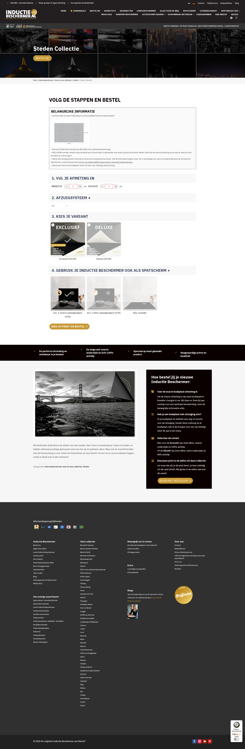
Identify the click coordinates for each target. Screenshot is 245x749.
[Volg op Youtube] (205, 741)
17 (94, 432)
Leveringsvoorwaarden (136, 569)
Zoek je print (38, 556)
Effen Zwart (85, 577)
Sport (82, 657)
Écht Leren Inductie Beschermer (93, 570)
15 (90, 432)
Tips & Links (37, 573)
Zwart (82, 705)
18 (96, 432)
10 (79, 432)
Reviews (178, 569)
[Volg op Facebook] (194, 741)
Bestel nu (95, 11)
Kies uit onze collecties (63, 80)
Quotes (83, 674)
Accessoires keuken (153, 14)
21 (103, 432)
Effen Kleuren (85, 573)
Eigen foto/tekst (39, 549)
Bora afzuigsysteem (41, 566)
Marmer (83, 643)
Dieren (82, 566)
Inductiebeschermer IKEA (43, 563)
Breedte (57, 186)
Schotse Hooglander (88, 653)
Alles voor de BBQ (169, 11)
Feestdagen (85, 580)
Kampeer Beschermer (127, 14)
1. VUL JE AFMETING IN (73, 178)
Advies (234, 14)
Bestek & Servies (87, 545)
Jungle (83, 611)
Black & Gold (85, 552)
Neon (82, 639)
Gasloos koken (133, 549)
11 (81, 432)
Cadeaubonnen (203, 14)
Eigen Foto (110, 11)
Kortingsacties (229, 11)
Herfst (82, 597)
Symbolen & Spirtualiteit (90, 671)
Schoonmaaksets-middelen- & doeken (48, 621)
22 (105, 432)
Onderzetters (38, 618)
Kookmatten (126, 11)
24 (109, 432)
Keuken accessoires (41, 614)
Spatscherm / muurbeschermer (45, 600)
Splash (83, 660)
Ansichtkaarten (39, 639)
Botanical (84, 563)
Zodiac (83, 695)
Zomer (82, 702)
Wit (81, 692)
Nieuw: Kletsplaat (40, 642)
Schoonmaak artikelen (180, 14)
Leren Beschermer (146, 11)
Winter (82, 688)
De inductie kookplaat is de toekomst (142, 545)
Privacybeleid (132, 572)
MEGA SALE (106, 14)
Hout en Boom (85, 608)
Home (63, 11)
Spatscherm (189, 11)
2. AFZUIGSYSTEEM (70, 197)
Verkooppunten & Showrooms (45, 580)
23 (107, 432)
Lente (82, 629)
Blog (237, 3)
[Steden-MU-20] (86, 437)
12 (83, 432)
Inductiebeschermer (46, 80)
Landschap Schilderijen (89, 622)
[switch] (236, 739)
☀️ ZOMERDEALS (78, 11)
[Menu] (240, 721)
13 (85, 432)
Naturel (83, 636)
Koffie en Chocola (87, 615)
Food (82, 590)
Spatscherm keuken (41, 604)
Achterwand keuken (41, 611)
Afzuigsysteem (133, 552)
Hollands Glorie (86, 604)
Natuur (83, 646)
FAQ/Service (212, 3)
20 (101, 432)
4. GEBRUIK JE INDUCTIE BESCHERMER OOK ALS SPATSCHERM (109, 270)
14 (88, 432)
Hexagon (83, 601)
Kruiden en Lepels (87, 618)
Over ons (178, 562)
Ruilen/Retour (226, 3)
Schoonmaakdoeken (41, 628)
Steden (75, 80)
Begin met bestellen (174, 480)
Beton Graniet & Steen (89, 549)
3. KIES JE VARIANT (70, 216)
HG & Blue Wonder (40, 625)
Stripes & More (86, 667)
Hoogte (93, 186)
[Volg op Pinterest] (210, 741)
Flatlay (83, 583)
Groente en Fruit (86, 594)
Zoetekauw (84, 698)
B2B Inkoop (221, 14)
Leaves (83, 625)
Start (35, 80)
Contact (201, 3)
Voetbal (83, 681)
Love (82, 632)
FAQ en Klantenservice (183, 552)
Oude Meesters (86, 650)
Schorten (36, 632)
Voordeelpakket (208, 11)
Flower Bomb (85, 587)
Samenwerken (38, 570)
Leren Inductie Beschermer (44, 552)
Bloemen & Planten (87, 556)
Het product (38, 559)
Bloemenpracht (86, 559)
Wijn (82, 685)
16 (92, 432)
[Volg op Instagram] (200, 741)
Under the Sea (85, 677)
